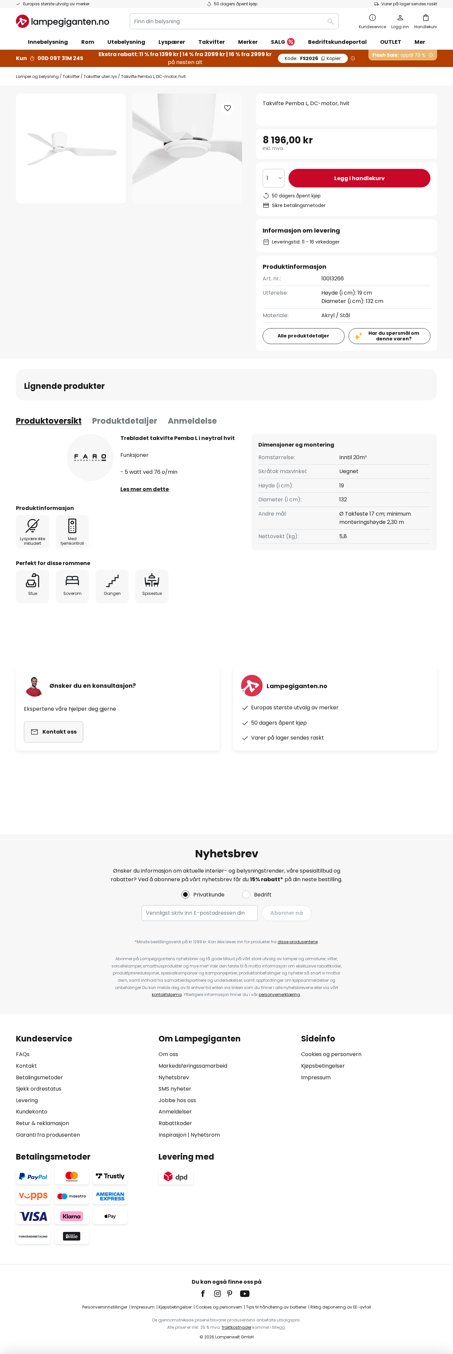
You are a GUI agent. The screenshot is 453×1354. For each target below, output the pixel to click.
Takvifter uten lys (100, 76)
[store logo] (62, 21)
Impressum (316, 1077)
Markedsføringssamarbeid (193, 1066)
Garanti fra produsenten (48, 1135)
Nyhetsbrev (174, 1077)
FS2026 (313, 58)
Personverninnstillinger (104, 1307)
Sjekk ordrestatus (38, 1089)
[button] (227, 108)
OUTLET (390, 42)
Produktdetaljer (124, 420)
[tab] (49, 421)
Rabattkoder (175, 1123)
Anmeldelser (175, 1111)
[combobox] (234, 21)
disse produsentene (298, 942)
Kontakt (26, 1066)
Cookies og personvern (331, 1054)
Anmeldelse (192, 420)
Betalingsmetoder (39, 1077)
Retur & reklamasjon (42, 1123)
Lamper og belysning (37, 76)
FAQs (23, 1054)
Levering (27, 1100)
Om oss (168, 1054)
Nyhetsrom (205, 1135)
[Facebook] (207, 1293)
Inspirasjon (172, 1135)
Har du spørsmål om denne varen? (393, 336)
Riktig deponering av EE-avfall (340, 1307)
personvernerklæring (279, 994)
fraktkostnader (236, 1327)
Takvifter (71, 76)
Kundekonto (31, 1111)
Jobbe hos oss (177, 1100)
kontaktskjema (167, 994)
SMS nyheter (175, 1089)
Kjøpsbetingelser (323, 1066)
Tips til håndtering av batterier (276, 1307)
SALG (278, 42)
